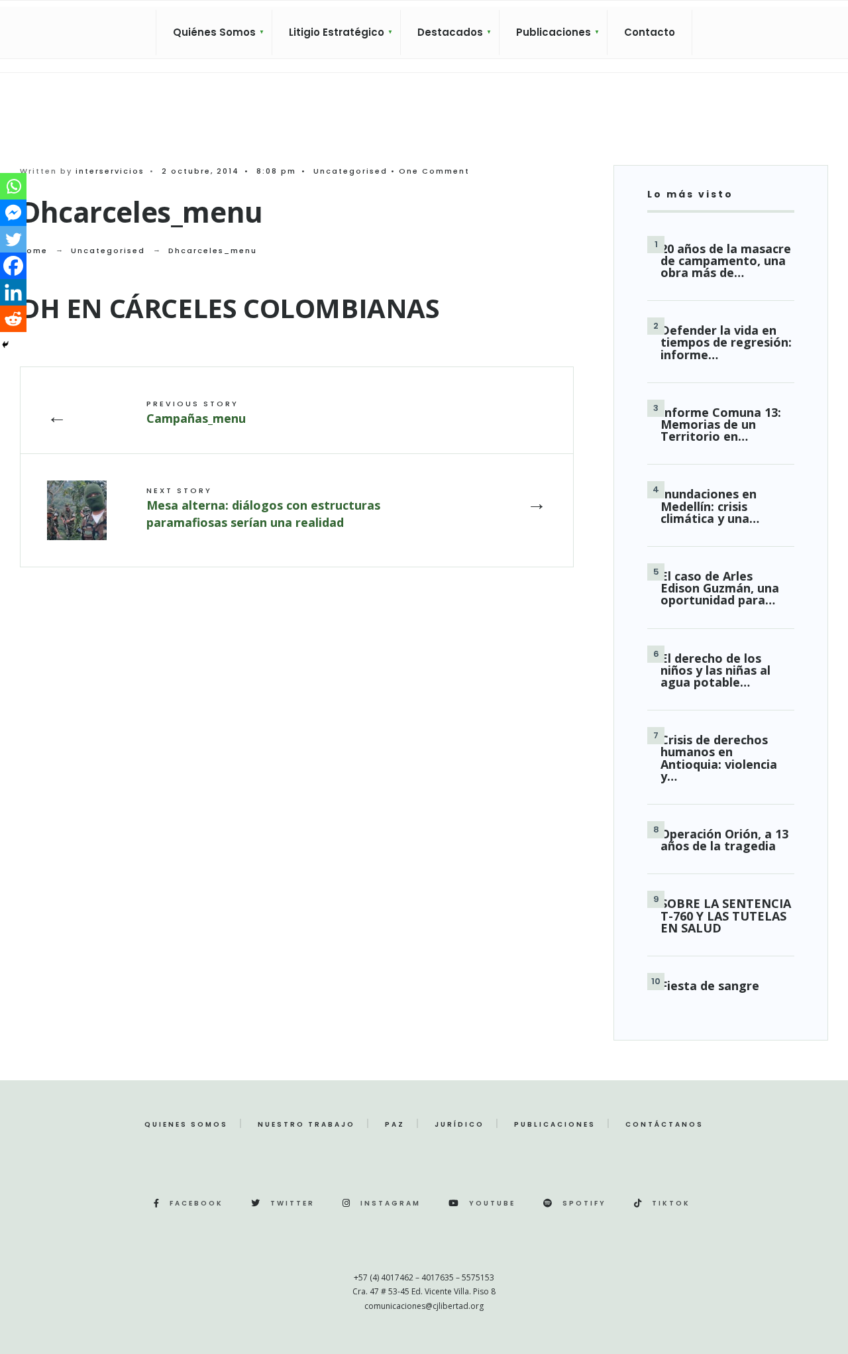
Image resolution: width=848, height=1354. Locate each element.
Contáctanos (664, 1124)
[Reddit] (13, 319)
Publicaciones (553, 32)
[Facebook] (13, 266)
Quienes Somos (186, 1124)
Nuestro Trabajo (306, 1124)
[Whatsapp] (13, 186)
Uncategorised (350, 171)
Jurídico (459, 1124)
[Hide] (5, 344)
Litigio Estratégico (336, 32)
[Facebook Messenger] (13, 212)
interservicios (110, 171)
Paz (395, 1124)
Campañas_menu (196, 412)
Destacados (450, 32)
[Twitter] (13, 239)
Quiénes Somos (214, 32)
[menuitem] (214, 32)
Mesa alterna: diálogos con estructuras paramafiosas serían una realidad (263, 507)
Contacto (649, 32)
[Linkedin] (13, 292)
